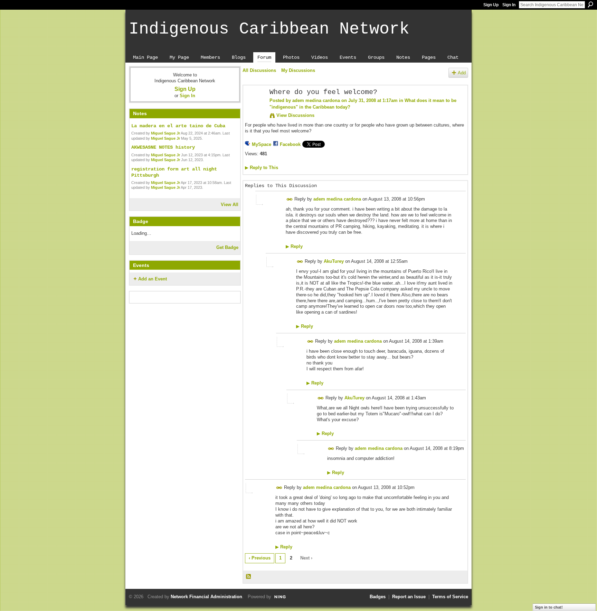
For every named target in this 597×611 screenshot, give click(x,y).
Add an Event (152, 278)
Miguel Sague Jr (165, 133)
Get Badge (227, 247)
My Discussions (298, 70)
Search (590, 4)
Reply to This (261, 167)
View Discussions (295, 115)
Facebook (290, 144)
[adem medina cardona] (254, 107)
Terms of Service (450, 596)
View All (229, 204)
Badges (378, 596)
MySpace (261, 144)
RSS (249, 577)
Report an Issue (409, 596)
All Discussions (259, 70)
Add (462, 72)
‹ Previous (260, 558)
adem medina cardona (316, 100)
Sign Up (491, 4)
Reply (294, 246)
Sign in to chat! (549, 607)
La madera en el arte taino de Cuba (178, 126)
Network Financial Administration (206, 596)
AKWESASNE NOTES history (163, 147)
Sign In (508, 4)
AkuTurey (334, 261)
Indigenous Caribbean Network (269, 29)
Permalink (289, 199)
